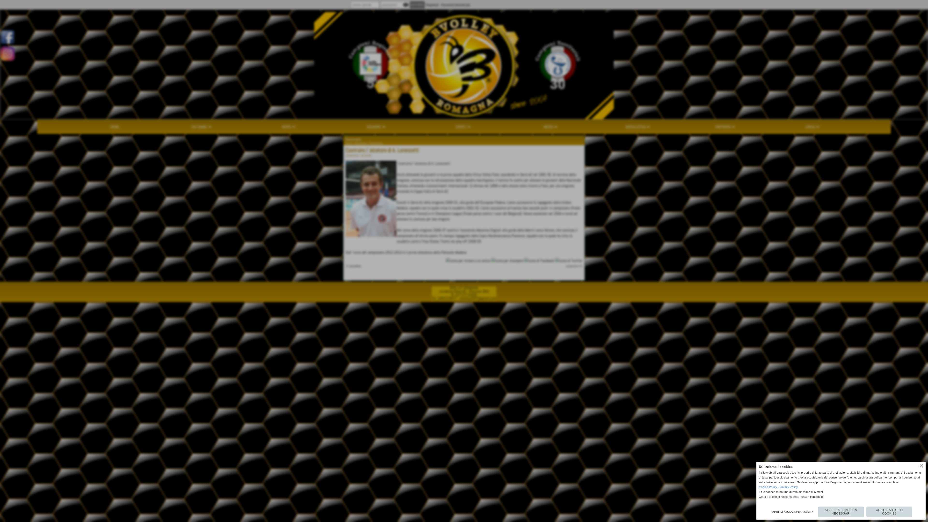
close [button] (921, 466)
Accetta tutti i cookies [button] (889, 511)
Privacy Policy (788, 487)
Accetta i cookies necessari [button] (841, 511)
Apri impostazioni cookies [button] (792, 512)
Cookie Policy (768, 487)
